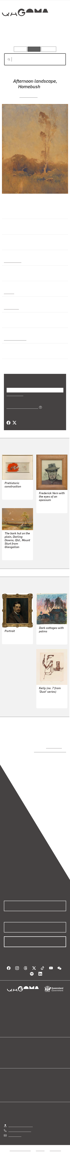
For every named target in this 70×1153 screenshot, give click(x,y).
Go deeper (55, 37)
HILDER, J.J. (28, 96)
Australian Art (12, 261)
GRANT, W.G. (46, 636)
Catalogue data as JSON (21, 407)
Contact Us (14, 1132)
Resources (49, 49)
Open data (9, 1048)
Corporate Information (37, 1150)
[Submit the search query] (6, 59)
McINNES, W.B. (13, 635)
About (39, 1052)
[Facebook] (8, 423)
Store (7, 1056)
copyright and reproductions (45, 750)
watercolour (11, 308)
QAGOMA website (14, 1052)
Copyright (55, 1146)
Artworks (13, 37)
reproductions (53, 747)
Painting (9, 292)
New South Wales (14, 339)
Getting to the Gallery (20, 1122)
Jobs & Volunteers (20, 1146)
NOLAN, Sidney (48, 504)
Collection (25, 24)
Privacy (40, 1146)
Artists (34, 37)
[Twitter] (14, 423)
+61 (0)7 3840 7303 (19, 1127)
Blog (39, 1048)
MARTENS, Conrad (15, 551)
